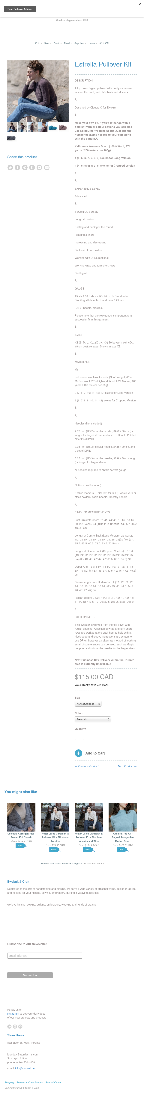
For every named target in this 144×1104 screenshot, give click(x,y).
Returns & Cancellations (29, 1082)
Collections (54, 863)
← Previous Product (86, 766)
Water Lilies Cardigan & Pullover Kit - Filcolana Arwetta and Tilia (89, 837)
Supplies (79, 43)
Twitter (9, 1026)
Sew (47, 43)
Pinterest (20, 1026)
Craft (57, 43)
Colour (79, 713)
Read (67, 43)
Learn (92, 43)
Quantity (80, 729)
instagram (13, 1013)
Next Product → (127, 766)
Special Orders (53, 1082)
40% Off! (104, 43)
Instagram (15, 1026)
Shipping (9, 1082)
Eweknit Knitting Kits (72, 863)
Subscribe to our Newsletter (27, 944)
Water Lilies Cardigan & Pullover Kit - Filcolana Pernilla (55, 837)
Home (43, 863)
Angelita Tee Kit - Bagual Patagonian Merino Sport (123, 837)
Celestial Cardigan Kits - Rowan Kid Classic (21, 835)
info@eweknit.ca (25, 1068)
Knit (37, 43)
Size (77, 697)
